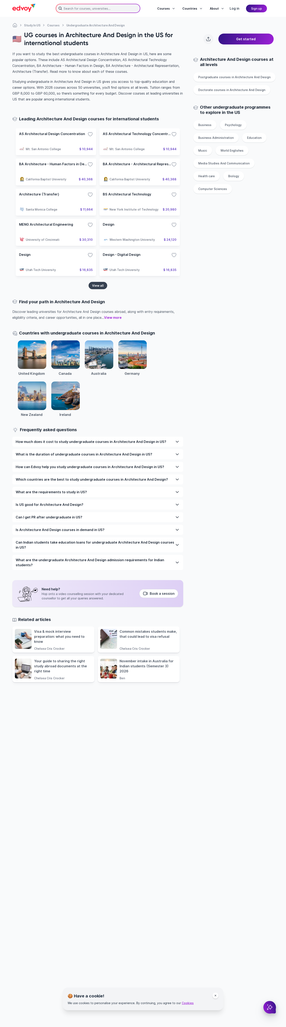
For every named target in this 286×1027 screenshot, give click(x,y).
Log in (234, 8)
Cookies (188, 1003)
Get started (246, 39)
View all (98, 285)
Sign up (256, 8)
